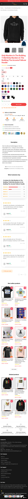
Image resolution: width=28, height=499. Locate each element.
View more (14, 369)
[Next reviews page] (25, 274)
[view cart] (26, 4)
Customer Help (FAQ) (5, 477)
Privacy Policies (4, 460)
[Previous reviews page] (19, 274)
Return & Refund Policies (6, 473)
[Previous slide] (2, 29)
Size (2, 74)
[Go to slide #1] (7, 50)
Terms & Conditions (5, 458)
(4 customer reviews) (11, 65)
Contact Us (3, 475)
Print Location (4, 94)
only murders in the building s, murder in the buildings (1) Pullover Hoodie (7, 414)
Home (2, 8)
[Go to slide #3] (21, 50)
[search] (24, 4)
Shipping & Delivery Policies (6, 469)
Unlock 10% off (2, 493)
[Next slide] (25, 29)
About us (3, 456)
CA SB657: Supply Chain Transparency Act (9, 463)
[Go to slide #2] (14, 50)
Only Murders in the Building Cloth (12, 8)
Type (3, 70)
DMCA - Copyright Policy (6, 462)
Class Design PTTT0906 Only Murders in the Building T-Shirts (7, 300)
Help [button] (25, 497)
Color (3, 81)
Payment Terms (4, 471)
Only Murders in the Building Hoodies (9, 10)
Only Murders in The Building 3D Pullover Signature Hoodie (20, 300)
